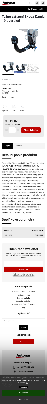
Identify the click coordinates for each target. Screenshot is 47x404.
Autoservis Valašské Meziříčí (23, 292)
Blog (23, 307)
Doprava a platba (23, 298)
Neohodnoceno (16, 85)
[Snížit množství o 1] (6, 130)
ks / (23, 341)
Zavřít (38, 115)
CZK (30, 3)
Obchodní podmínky (23, 301)
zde (27, 383)
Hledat (23, 327)
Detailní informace (8, 97)
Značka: (6, 88)
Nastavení (23, 387)
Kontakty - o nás (23, 295)
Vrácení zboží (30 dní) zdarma (23, 304)
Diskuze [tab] (19, 146)
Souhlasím (23, 393)
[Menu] (3, 9)
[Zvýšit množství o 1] (18, 130)
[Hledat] (43, 3)
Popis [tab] (7, 146)
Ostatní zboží (37, 230)
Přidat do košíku (31, 130)
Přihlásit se (23, 269)
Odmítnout (23, 399)
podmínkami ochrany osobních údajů (23, 276)
